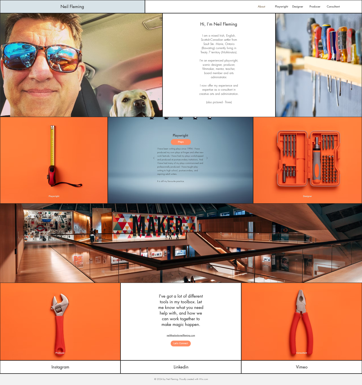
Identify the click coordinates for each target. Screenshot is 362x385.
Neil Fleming (72, 6)
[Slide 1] (175, 182)
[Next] (207, 158)
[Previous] (153, 158)
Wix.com (203, 379)
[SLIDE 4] (185, 182)
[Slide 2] (178, 182)
